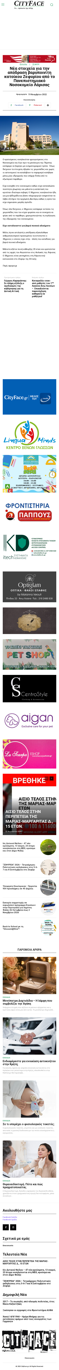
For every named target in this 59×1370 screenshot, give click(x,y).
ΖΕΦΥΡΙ (35, 64)
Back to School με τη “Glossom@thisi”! (13, 927)
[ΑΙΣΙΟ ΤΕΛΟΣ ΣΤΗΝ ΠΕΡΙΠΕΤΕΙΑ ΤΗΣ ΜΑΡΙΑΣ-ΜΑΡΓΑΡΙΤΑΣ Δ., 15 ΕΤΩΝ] (29, 804)
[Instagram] (13, 1227)
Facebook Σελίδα (10, 1217)
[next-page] (52, 778)
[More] (48, 105)
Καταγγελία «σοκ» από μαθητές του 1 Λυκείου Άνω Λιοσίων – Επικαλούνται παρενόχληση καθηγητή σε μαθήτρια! (43, 288)
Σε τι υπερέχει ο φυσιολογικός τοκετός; (28, 1124)
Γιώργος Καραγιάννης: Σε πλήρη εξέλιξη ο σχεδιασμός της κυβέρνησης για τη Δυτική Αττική (15, 285)
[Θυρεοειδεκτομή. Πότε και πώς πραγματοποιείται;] (29, 1159)
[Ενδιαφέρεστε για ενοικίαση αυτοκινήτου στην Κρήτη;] (29, 1036)
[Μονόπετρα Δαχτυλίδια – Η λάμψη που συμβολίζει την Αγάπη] (29, 975)
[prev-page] (47, 778)
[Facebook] (6, 1227)
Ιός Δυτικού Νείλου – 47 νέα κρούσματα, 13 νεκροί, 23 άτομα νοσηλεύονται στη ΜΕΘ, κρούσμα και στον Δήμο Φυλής (19, 847)
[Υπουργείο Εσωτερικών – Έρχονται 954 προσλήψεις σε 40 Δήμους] (48, 887)
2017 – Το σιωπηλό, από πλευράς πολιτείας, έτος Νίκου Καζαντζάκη (28, 1302)
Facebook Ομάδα (10, 1220)
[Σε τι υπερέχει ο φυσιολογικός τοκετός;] (29, 1099)
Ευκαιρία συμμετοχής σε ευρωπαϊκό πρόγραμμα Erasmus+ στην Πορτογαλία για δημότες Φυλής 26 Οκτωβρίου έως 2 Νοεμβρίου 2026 (19, 907)
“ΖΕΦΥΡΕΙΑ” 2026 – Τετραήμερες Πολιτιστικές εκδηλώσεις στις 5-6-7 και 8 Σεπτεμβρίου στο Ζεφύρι (20, 867)
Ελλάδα (23, 64)
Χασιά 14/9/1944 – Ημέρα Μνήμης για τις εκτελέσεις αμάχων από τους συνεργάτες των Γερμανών (27, 1319)
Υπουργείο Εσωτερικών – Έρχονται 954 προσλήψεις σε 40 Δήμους (20, 887)
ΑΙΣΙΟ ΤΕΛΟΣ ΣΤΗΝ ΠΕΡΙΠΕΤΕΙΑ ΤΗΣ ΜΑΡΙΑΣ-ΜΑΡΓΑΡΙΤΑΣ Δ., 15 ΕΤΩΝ (29, 819)
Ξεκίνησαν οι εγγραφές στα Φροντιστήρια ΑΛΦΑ (28, 1310)
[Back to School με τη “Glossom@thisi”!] (48, 928)
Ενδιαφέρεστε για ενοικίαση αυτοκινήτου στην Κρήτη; (29, 1063)
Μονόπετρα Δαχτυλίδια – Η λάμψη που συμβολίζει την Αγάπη (27, 1002)
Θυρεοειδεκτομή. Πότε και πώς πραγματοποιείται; (23, 1186)
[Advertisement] (29, 26)
